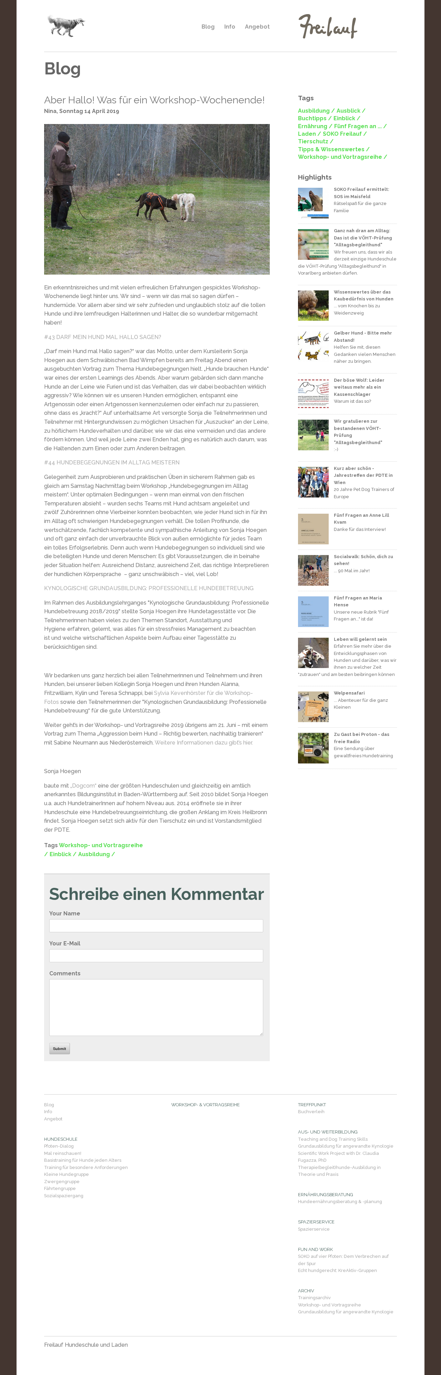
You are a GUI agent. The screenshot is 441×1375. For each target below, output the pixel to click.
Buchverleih (311, 1111)
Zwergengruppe (62, 1181)
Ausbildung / (96, 854)
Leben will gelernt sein (360, 639)
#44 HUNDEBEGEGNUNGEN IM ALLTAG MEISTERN (112, 462)
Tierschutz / (316, 141)
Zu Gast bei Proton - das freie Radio (361, 738)
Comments (65, 973)
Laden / (309, 134)
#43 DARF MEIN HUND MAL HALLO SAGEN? (102, 337)
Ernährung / (315, 126)
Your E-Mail (64, 943)
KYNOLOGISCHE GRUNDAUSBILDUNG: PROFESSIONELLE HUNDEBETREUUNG (149, 588)
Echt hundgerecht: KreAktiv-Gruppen (337, 1270)
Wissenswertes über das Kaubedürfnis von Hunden (363, 295)
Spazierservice (314, 1229)
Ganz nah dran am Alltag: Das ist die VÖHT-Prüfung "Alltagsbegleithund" (363, 237)
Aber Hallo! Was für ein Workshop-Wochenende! (154, 100)
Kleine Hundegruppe (66, 1174)
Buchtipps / (315, 118)
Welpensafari (349, 693)
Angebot (257, 26)
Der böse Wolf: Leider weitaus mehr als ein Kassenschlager (359, 387)
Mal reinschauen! (62, 1153)
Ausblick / (351, 110)
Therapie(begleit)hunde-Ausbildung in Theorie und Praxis (339, 1171)
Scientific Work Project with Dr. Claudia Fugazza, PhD (338, 1157)
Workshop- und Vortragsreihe (329, 1304)
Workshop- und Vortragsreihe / (342, 157)
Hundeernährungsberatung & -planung (340, 1201)
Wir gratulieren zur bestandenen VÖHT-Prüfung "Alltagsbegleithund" (358, 432)
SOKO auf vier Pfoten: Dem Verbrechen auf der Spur (343, 1260)
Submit (59, 1048)
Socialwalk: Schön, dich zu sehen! (363, 560)
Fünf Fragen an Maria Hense (358, 601)
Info (229, 26)
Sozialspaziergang (63, 1195)
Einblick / (63, 854)
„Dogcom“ (83, 785)
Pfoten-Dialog (59, 1146)
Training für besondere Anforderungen (86, 1167)
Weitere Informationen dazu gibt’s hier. (204, 742)
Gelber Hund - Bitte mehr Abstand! (363, 336)
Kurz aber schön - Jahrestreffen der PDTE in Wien (363, 475)
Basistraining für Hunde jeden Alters (82, 1160)
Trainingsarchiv (314, 1297)
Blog (208, 26)
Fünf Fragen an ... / (360, 126)
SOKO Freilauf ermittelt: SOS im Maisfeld (361, 193)
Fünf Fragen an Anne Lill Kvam (361, 519)
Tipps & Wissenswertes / (334, 149)
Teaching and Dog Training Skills (333, 1139)
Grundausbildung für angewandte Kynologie (345, 1146)
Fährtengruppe (60, 1188)
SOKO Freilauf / (345, 134)
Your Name (64, 913)
